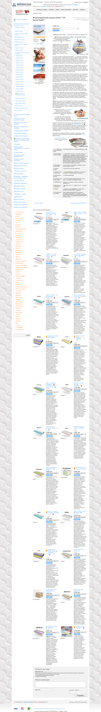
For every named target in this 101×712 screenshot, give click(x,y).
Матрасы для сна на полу (20, 165)
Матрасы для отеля (19, 199)
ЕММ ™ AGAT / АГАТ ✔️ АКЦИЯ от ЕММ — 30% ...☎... (80, 213)
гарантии (56, 708)
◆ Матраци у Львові (19, 186)
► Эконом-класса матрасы (20, 98)
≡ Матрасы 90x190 (19, 60)
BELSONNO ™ (19, 220)
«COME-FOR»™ (19, 280)
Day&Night (18, 224)
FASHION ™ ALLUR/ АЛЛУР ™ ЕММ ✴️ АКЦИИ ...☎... (51, 255)
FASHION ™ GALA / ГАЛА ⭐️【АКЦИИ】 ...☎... (79, 428)
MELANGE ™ (19, 246)
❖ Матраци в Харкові (20, 188)
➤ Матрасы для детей (19, 50)
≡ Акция (57, 9)
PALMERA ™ (18, 250)
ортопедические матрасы (39, 708)
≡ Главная (51, 9)
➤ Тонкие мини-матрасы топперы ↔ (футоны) (22, 34)
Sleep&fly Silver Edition (21, 267)
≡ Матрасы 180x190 (19, 72)
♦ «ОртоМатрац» (19, 212)
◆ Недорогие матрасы (19, 25)
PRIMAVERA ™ (19, 252)
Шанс (16, 323)
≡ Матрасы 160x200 (19, 86)
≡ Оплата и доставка (65, 9)
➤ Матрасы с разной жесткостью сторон (19, 119)
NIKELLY (17, 248)
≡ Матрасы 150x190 (19, 67)
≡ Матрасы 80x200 (19, 74)
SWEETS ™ (18, 271)
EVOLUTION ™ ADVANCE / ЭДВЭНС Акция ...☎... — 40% (51, 213)
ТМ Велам (18, 316)
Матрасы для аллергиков (20, 207)
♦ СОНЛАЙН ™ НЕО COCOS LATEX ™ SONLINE (51, 591)
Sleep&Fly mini (19, 263)
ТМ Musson (18, 308)
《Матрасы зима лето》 (20, 171)
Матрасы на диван (19, 168)
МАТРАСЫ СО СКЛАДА (42, 9)
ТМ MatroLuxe (19, 306)
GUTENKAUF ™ (19, 239)
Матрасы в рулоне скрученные (19, 159)
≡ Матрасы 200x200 (19, 91)
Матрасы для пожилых (20, 202)
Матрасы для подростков (20, 204)
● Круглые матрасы (18, 110)
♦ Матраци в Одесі (19, 191)
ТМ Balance (18, 293)
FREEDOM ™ (18, 237)
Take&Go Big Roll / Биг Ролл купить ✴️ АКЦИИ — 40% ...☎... (79, 296)
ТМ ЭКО (17, 321)
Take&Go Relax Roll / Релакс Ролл (79, 550)
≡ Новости (82, 9)
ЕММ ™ (17, 282)
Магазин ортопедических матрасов (79, 17)
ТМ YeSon (18, 314)
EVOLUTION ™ (19, 233)
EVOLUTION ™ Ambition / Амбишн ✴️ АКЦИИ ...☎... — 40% (80, 255)
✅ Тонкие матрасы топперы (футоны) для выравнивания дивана (21, 140)
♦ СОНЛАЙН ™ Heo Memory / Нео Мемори (81, 468)
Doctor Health (68, 109)
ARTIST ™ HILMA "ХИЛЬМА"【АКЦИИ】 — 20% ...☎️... (53, 513)
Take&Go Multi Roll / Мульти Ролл (79, 590)
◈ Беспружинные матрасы (20, 39)
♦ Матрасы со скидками (20, 27)
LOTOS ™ (18, 244)
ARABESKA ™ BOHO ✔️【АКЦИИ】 (53, 336)
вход (35, 2)
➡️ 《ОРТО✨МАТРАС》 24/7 (21, 20)
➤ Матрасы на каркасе (19, 105)
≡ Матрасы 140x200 (19, 81)
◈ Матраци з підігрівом (20, 183)
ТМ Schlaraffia (19, 312)
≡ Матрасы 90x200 (19, 77)
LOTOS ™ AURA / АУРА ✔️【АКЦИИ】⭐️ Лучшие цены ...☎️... (52, 296)
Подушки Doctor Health (21, 286)
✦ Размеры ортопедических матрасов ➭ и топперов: (22, 53)
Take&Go (17, 274)
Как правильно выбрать (60, 137)
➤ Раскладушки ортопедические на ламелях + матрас (22, 148)
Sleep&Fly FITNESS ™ (21, 261)
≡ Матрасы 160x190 (19, 69)
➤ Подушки (17, 144)
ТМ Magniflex (18, 304)
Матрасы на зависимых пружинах (20, 123)
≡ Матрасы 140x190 (19, 65)
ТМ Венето (18, 319)
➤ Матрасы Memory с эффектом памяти (21, 45)
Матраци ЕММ (18, 196)
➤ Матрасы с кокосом (19, 42)
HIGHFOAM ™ (19, 242)
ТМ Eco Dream (19, 297)
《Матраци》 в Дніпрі (20, 194)
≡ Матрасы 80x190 (19, 58)
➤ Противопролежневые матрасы (21, 108)
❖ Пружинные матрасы (19, 37)
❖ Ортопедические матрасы (21, 24)
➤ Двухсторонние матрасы (20, 103)
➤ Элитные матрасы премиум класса (22, 115)
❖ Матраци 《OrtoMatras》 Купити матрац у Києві (21, 177)
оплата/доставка (51, 708)
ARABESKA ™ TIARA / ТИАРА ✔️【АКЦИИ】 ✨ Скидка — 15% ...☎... (52, 552)
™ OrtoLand (18, 325)
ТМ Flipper (18, 299)
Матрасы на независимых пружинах (21, 127)
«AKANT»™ (18, 278)
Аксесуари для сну (19, 180)
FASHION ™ (18, 235)
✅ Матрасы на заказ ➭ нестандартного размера (20, 94)
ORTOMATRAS (77, 124)
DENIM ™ (18, 227)
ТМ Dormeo (18, 295)
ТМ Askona (18, 291)
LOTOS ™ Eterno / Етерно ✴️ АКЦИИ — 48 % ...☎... (52, 428)
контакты (61, 708)
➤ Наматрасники (18, 152)
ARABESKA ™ (19, 214)
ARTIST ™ (18, 216)
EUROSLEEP (18, 231)
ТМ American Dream (20, 289)
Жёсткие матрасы (18, 173)
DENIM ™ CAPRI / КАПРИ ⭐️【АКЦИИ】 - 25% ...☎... (80, 338)
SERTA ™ (17, 257)
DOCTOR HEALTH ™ (21, 229)
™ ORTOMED (19, 327)
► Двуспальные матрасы (20, 136)
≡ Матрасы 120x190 (19, 62)
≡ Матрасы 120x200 (19, 79)
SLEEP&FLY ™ (19, 269)
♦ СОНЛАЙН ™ (19, 329)
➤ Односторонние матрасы (20, 100)
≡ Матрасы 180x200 (19, 88)
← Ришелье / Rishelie (38, 203)
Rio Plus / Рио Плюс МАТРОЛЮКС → (79, 203)
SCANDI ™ (18, 254)
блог (64, 708)
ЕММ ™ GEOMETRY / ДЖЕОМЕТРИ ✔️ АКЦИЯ (51, 469)
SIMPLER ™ (18, 259)
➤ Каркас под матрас (19, 31)
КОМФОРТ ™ (19, 284)
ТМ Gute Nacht (19, 301)
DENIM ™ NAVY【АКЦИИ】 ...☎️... (80, 627)
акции (46, 708)
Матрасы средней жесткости (21, 163)
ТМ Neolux (18, 310)
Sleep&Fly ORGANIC (20, 265)
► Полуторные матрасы (20, 133)
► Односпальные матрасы (21, 130)
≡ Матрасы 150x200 (19, 84)
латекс (83, 134)
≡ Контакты (75, 9)
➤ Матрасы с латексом (19, 47)
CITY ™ (17, 222)
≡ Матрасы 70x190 (19, 55)
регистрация (40, 2)
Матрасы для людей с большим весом (19, 155)
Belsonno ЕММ (19, 218)
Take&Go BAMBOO (20, 276)
